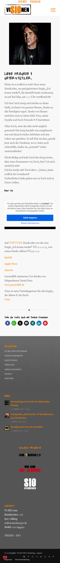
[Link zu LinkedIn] (41, 557)
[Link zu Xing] (49, 557)
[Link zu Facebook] (28, 557)
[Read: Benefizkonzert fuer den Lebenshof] (6, 427)
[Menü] (52, 10)
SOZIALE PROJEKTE (13, 356)
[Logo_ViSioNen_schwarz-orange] (24, 10)
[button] (7, 323)
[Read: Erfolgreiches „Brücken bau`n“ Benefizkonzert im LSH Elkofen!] (6, 415)
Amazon (8, 270)
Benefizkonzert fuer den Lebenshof (27, 427)
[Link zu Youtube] (24, 557)
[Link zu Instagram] (32, 557)
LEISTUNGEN (10, 360)
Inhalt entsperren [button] (30, 218)
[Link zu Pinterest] (53, 557)
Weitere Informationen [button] (30, 223)
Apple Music (11, 264)
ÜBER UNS (9, 365)
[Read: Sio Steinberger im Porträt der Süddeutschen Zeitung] (6, 402)
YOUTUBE (15, 243)
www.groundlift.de (14, 285)
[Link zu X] (45, 557)
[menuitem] (22, 2)
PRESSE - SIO (12, 535)
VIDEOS (8, 374)
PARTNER (9, 378)
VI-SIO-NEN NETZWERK (15, 351)
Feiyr (7, 299)
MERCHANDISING (12, 369)
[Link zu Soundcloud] (37, 557)
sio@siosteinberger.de (15, 523)
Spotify (8, 257)
